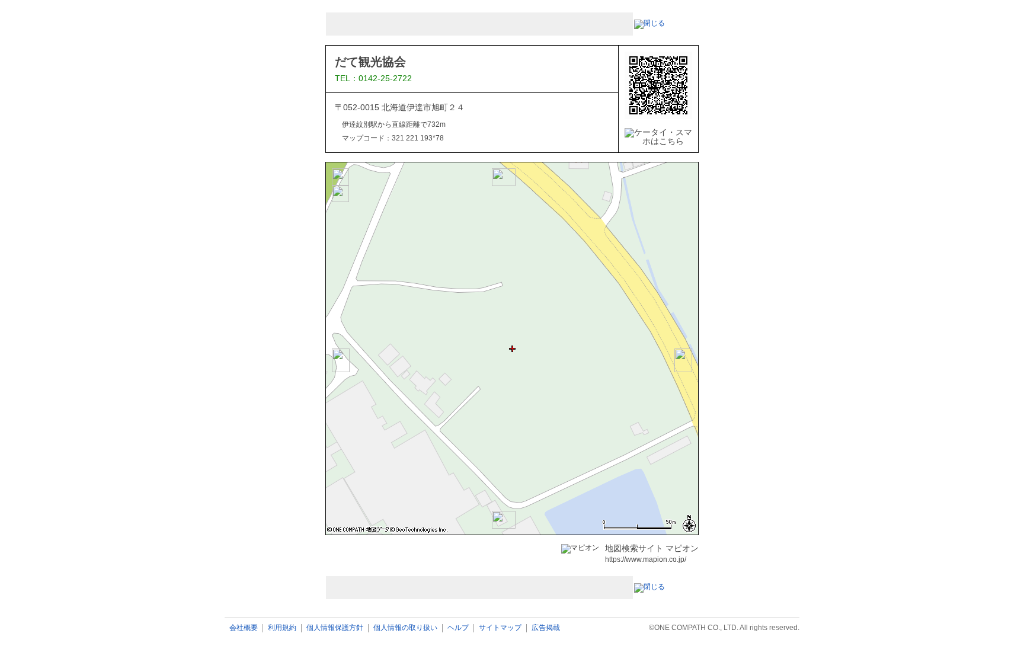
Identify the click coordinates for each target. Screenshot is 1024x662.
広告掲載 (546, 628)
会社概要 (243, 628)
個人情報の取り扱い (405, 628)
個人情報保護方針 (334, 628)
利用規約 (282, 628)
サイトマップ (500, 628)
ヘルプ (458, 628)
